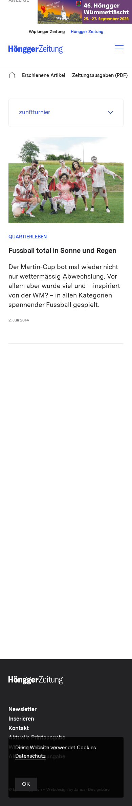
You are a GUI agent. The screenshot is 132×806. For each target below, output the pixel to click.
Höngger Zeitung (87, 32)
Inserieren (21, 719)
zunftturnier (34, 112)
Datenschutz (30, 756)
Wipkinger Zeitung (47, 32)
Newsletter (22, 709)
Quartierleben (27, 237)
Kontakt (18, 728)
